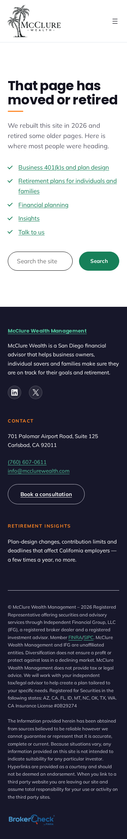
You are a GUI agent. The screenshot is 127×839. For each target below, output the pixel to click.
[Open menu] (115, 21)
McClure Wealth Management (47, 330)
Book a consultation (46, 494)
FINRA (75, 637)
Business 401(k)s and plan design (63, 167)
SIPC (88, 637)
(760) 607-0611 (27, 462)
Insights (29, 218)
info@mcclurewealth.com (38, 470)
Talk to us (31, 232)
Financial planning (43, 204)
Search (99, 261)
